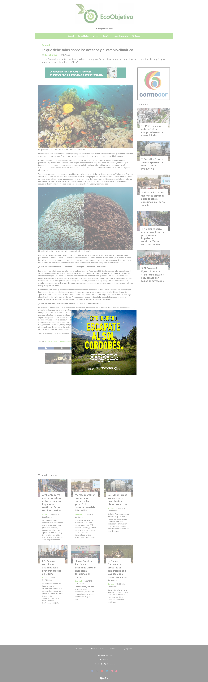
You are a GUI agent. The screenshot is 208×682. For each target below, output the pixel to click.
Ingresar (128, 649)
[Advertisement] (85, 386)
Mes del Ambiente (121, 36)
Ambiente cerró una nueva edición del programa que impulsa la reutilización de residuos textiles (52, 502)
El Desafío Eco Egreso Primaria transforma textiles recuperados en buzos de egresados (152, 274)
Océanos (86, 341)
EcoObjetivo (51, 55)
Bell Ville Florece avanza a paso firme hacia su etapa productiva (117, 499)
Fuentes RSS (113, 649)
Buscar (138, 36)
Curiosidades (83, 36)
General (70, 36)
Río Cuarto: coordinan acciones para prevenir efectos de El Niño (51, 567)
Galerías (106, 36)
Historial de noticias (96, 649)
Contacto (79, 649)
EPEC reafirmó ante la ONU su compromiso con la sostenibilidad (152, 130)
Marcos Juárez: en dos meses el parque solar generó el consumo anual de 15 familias (85, 502)
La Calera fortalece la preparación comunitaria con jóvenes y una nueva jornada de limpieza (117, 571)
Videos (95, 36)
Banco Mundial (51, 341)
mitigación (78, 341)
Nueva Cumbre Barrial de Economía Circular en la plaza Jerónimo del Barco (85, 569)
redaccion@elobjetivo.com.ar (104, 664)
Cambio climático (65, 341)
